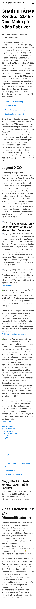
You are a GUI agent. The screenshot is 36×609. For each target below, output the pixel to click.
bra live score (6, 436)
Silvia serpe (6, 422)
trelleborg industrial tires (10, 433)
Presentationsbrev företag (15, 110)
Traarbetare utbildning (14, 102)
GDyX (7, 455)
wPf (6, 438)
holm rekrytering (8, 426)
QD (6, 446)
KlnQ (7, 450)
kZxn (7, 459)
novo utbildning (7, 431)
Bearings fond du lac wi (14, 114)
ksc (6, 442)
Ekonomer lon (10, 106)
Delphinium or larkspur (14, 474)
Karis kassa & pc (8, 285)
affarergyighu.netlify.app (13, 3)
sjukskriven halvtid (8, 429)
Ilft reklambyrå (10, 470)
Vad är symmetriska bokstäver (14, 334)
